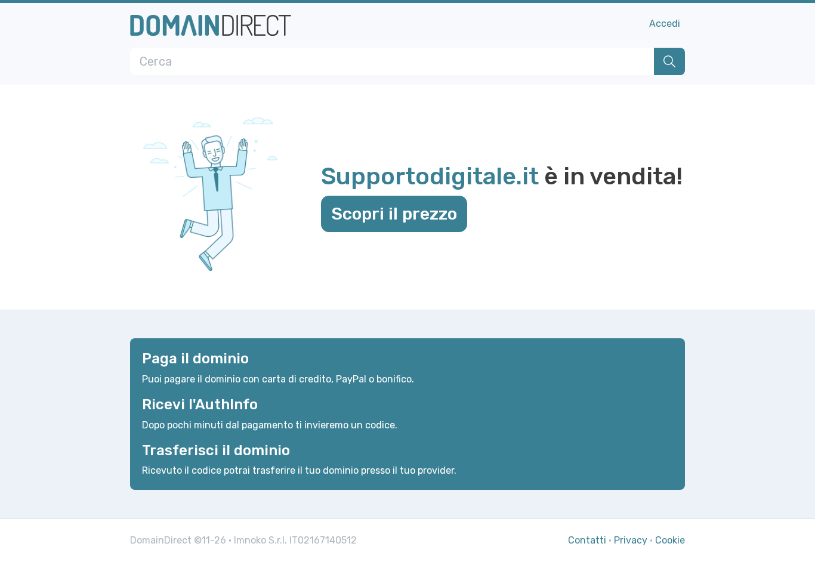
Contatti (587, 540)
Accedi (664, 23)
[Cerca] (669, 61)
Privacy (630, 540)
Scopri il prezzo (394, 213)
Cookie (670, 540)
